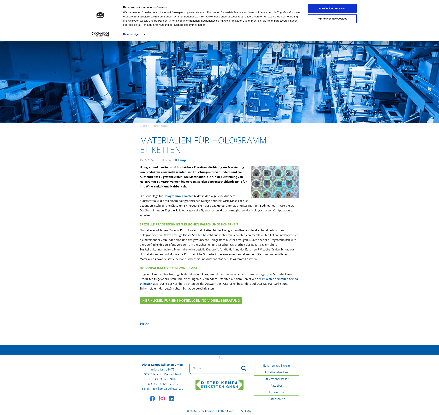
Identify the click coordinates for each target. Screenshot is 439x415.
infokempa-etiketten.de (167, 389)
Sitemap (246, 411)
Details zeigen (131, 34)
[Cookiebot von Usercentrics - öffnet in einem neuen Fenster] (100, 34)
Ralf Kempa (179, 160)
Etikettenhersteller (277, 379)
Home (155, 125)
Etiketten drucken (276, 372)
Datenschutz (276, 399)
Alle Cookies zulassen (332, 8)
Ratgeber (165, 125)
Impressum (276, 392)
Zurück (144, 323)
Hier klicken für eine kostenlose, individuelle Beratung (191, 300)
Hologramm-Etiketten (178, 196)
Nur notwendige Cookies (332, 18)
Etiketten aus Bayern (276, 365)
